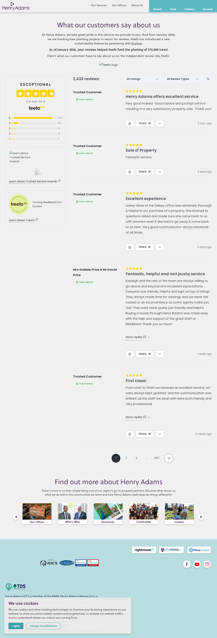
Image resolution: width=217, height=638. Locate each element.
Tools (173, 9)
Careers (179, 522)
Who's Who (72, 522)
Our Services (99, 5)
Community (143, 522)
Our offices (37, 522)
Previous (16, 517)
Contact (189, 9)
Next (201, 517)
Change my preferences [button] (43, 625)
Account (208, 9)
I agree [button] (16, 625)
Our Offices (119, 5)
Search (157, 9)
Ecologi (136, 43)
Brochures (108, 522)
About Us (137, 5)
